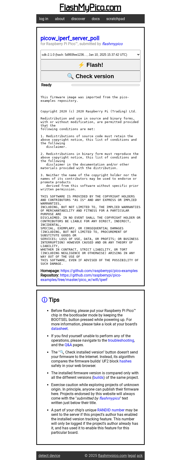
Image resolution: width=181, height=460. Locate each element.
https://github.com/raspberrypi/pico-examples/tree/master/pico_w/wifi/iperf (81, 277)
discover (78, 19)
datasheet (59, 328)
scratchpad (115, 19)
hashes (125, 361)
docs (96, 19)
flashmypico (112, 44)
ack (140, 455)
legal (132, 455)
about (60, 19)
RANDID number (110, 410)
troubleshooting (121, 340)
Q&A (68, 345)
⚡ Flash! (90, 65)
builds (98, 377)
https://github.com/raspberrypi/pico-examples (99, 270)
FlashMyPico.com (90, 8)
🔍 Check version (90, 76)
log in (43, 19)
